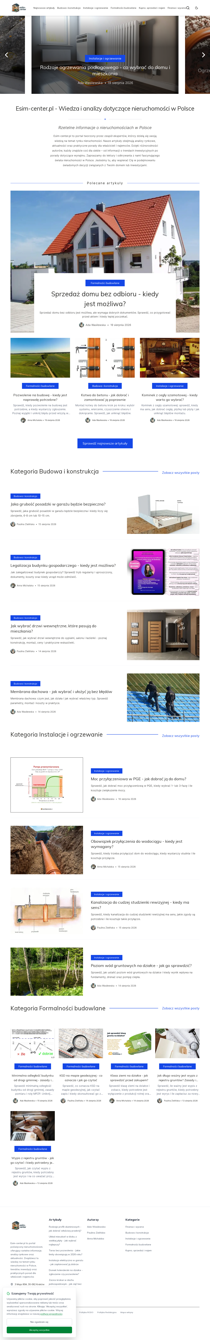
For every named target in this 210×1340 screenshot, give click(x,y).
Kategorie (133, 1220)
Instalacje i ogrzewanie (95, 7)
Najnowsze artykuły (44, 7)
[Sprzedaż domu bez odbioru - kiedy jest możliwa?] (105, 262)
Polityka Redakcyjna (106, 1312)
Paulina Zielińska (96, 1232)
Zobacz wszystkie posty (181, 472)
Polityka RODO (86, 1312)
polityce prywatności (51, 1313)
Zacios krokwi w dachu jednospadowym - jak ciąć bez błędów (65, 1284)
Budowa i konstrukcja (69, 7)
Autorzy (93, 1220)
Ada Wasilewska (96, 1226)
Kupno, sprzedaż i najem (152, 7)
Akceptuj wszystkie (39, 1329)
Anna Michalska (95, 1238)
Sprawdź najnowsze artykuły (105, 443)
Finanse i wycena (177, 7)
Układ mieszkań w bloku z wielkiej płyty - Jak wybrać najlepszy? (63, 1240)
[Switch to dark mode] (197, 8)
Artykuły (55, 1220)
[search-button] (188, 8)
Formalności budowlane (123, 7)
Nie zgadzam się (39, 1321)
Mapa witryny (126, 1312)
